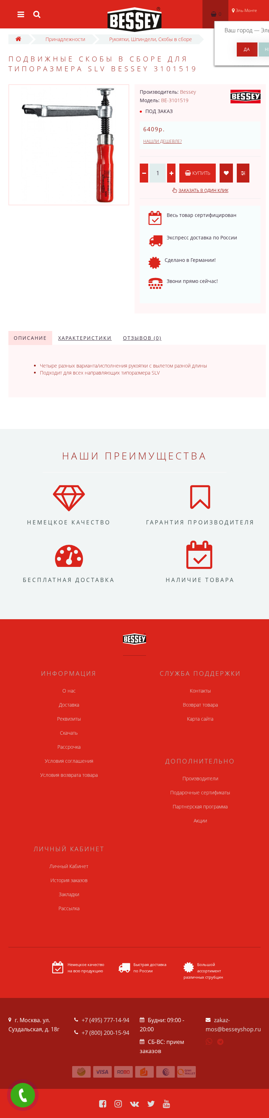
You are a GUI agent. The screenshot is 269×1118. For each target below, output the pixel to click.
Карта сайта (200, 718)
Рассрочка (69, 746)
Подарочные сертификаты (200, 792)
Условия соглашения (69, 761)
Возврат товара (200, 704)
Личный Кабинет (68, 866)
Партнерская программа (200, 806)
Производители (200, 778)
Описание (30, 338)
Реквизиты (69, 718)
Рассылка (69, 908)
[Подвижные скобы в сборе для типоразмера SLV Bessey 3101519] (68, 144)
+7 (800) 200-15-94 (105, 1033)
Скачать (69, 732)
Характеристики (85, 338)
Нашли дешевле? (162, 141)
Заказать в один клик (203, 190)
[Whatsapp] (209, 1040)
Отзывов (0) (142, 338)
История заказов (69, 880)
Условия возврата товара (69, 775)
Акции (200, 820)
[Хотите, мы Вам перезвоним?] (23, 1095)
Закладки (69, 894)
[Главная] (18, 39)
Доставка (69, 704)
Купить (200, 173)
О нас (69, 690)
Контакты (200, 690)
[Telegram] (220, 1042)
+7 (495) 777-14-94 (105, 1020)
